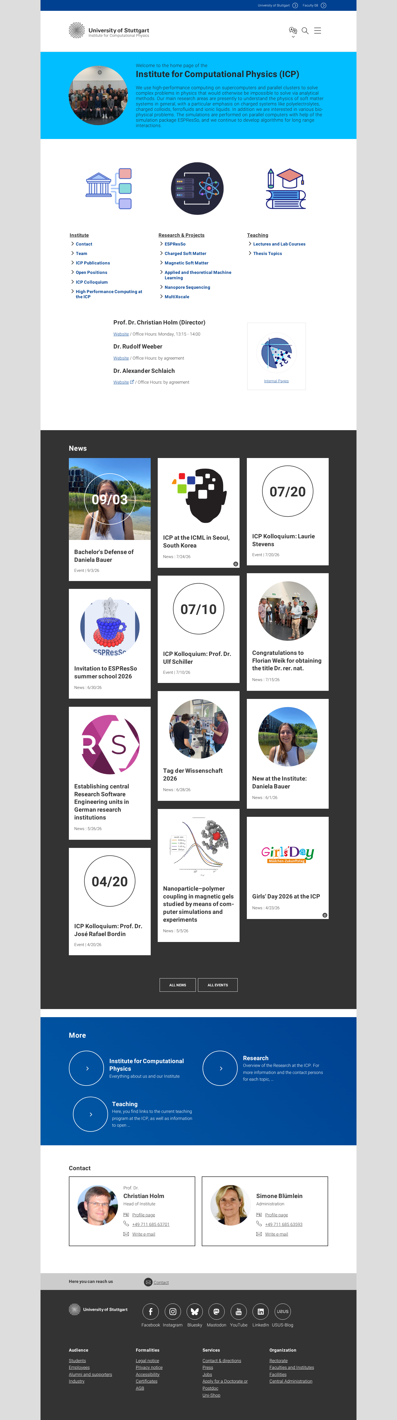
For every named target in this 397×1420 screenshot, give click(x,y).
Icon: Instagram (173, 1311)
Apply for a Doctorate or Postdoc (225, 1384)
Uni (274, 5)
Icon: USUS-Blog (283, 1311)
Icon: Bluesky (195, 1311)
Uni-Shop (211, 1395)
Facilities (278, 1374)
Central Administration (291, 1381)
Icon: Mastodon (216, 1311)
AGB (140, 1388)
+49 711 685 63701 (151, 1224)
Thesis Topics (267, 253)
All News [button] (177, 985)
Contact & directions (222, 1360)
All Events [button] (218, 985)
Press (208, 1367)
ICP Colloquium (92, 282)
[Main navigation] (317, 30)
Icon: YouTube (239, 1311)
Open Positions (91, 272)
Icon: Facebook (151, 1311)
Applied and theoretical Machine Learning (198, 274)
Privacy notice (149, 1367)
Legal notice (147, 1360)
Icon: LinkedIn (261, 1311)
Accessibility (148, 1374)
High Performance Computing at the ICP (109, 293)
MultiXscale (177, 296)
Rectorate (279, 1360)
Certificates (146, 1381)
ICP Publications (93, 263)
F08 (310, 5)
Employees (79, 1367)
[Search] (305, 30)
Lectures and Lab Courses (279, 244)
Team (82, 253)
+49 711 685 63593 (283, 1224)
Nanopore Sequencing (187, 287)
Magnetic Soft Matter (186, 263)
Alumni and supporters (90, 1374)
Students (77, 1360)
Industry (77, 1381)
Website (121, 334)
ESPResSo (175, 244)
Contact (84, 244)
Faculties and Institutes (292, 1367)
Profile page (143, 1214)
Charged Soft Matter (185, 253)
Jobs (207, 1374)
